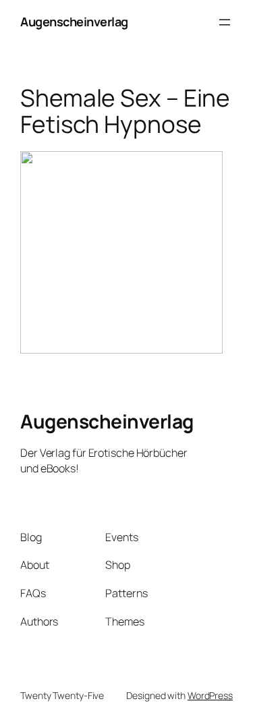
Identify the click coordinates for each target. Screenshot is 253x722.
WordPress (210, 695)
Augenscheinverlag (74, 21)
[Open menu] (225, 22)
